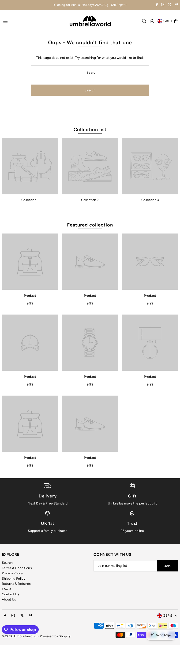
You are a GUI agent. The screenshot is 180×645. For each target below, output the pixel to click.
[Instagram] (163, 5)
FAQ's (6, 589)
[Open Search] (144, 21)
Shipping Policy (13, 579)
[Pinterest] (176, 5)
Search (7, 563)
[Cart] (176, 21)
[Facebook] (157, 5)
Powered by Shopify (55, 636)
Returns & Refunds (16, 584)
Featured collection (90, 225)
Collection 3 (150, 200)
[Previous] (54, 5)
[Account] (152, 21)
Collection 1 (29, 200)
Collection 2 (90, 200)
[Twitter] (170, 5)
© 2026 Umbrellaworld (19, 636)
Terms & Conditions (17, 568)
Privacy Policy (12, 573)
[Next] (126, 5)
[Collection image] (30, 166)
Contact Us (10, 594)
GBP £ (168, 21)
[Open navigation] (34, 20)
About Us (9, 599)
